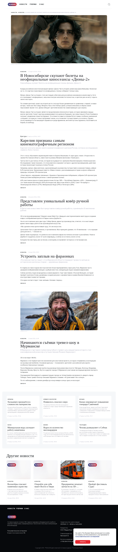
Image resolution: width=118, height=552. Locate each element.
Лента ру (23, 187)
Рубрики (33, 4)
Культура (21, 12)
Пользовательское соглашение (17, 531)
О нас (41, 4)
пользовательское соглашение (87, 537)
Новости (23, 4)
